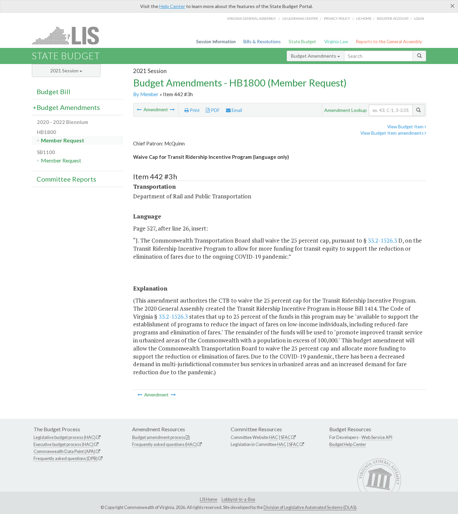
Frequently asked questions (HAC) (164, 444)
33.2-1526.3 (382, 240)
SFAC (286, 437)
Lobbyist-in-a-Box (238, 499)
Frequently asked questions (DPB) (66, 458)
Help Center (172, 6)
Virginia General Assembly (251, 18)
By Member (146, 94)
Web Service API (376, 437)
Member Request (62, 140)
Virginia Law (336, 41)
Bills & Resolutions (262, 41)
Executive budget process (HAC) (64, 444)
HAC (273, 437)
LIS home (363, 18)
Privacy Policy (337, 18)
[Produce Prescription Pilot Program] (139, 109)
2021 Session (64, 70)
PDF (215, 110)
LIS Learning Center (300, 18)
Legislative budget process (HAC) (65, 437)
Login (419, 18)
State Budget (302, 41)
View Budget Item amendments (392, 133)
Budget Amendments (314, 56)
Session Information (216, 41)
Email (236, 110)
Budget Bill (53, 91)
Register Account (393, 18)
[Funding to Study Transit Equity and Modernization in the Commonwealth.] (172, 109)
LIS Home (208, 499)
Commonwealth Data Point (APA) (64, 451)
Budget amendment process (158, 437)
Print (194, 110)
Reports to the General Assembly (389, 41)
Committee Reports (66, 179)
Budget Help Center (347, 444)
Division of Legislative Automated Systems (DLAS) (310, 507)
